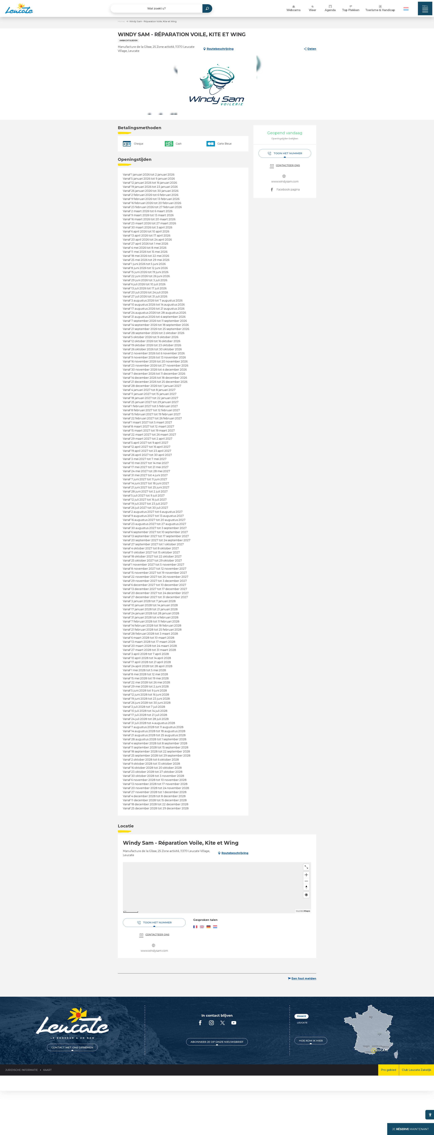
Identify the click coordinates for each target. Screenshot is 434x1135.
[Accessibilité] (430, 1114)
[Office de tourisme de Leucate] (72, 1023)
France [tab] (301, 1016)
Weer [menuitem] (312, 10)
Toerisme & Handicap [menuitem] (380, 10)
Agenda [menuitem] (330, 10)
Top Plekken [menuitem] (350, 10)
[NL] (406, 8)
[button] (406, 8)
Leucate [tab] (302, 1022)
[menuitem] (19, 8)
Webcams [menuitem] (294, 10)
